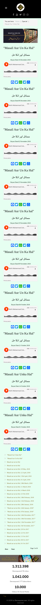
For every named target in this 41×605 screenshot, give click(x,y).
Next (13, 549)
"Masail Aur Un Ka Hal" (19, 48)
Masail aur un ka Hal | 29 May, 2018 (18, 469)
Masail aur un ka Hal (13, 462)
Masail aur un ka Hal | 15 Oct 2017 (17, 536)
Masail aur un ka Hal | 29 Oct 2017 (17, 529)
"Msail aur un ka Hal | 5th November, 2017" (20, 526)
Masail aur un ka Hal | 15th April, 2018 (18, 476)
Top (4, 596)
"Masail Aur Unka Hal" (18, 374)
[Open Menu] (6, 8)
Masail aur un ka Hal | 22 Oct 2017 (17, 533)
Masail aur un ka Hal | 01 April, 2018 (18, 480)
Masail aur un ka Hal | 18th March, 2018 (19, 483)
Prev (6, 549)
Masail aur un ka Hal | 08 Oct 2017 (17, 540)
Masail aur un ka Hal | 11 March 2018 (18, 487)
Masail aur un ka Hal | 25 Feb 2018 (17, 494)
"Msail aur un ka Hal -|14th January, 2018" (20, 508)
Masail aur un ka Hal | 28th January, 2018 (19, 504)
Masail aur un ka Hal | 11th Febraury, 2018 (20, 501)
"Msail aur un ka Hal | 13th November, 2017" (21, 522)
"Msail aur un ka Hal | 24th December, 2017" (20, 515)
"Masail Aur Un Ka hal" (18, 211)
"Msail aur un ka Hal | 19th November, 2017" (21, 519)
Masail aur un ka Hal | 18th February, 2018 (20, 497)
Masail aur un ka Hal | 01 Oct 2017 (17, 543)
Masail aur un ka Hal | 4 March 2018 (18, 490)
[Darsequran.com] (20, 558)
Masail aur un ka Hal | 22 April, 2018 (18, 472)
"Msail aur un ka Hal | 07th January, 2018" (20, 511)
